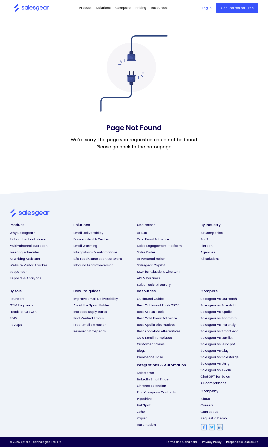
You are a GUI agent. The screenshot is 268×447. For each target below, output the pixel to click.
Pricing (140, 7)
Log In (206, 8)
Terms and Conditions (182, 442)
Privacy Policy (212, 442)
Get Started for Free (237, 8)
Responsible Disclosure (242, 442)
